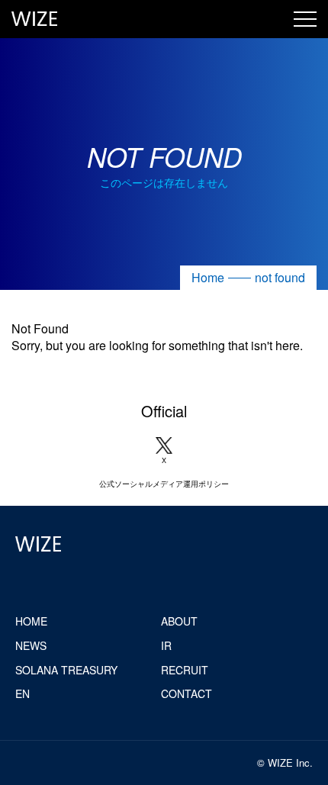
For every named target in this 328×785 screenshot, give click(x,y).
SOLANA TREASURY (66, 669)
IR (166, 645)
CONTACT (186, 693)
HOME (31, 621)
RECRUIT (184, 669)
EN (22, 693)
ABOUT (179, 621)
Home (207, 277)
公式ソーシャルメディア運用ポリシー (164, 483)
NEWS (31, 645)
